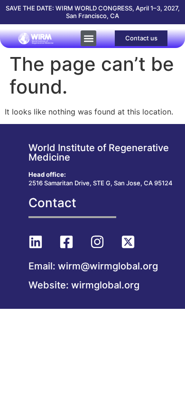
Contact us (141, 38)
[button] (88, 38)
